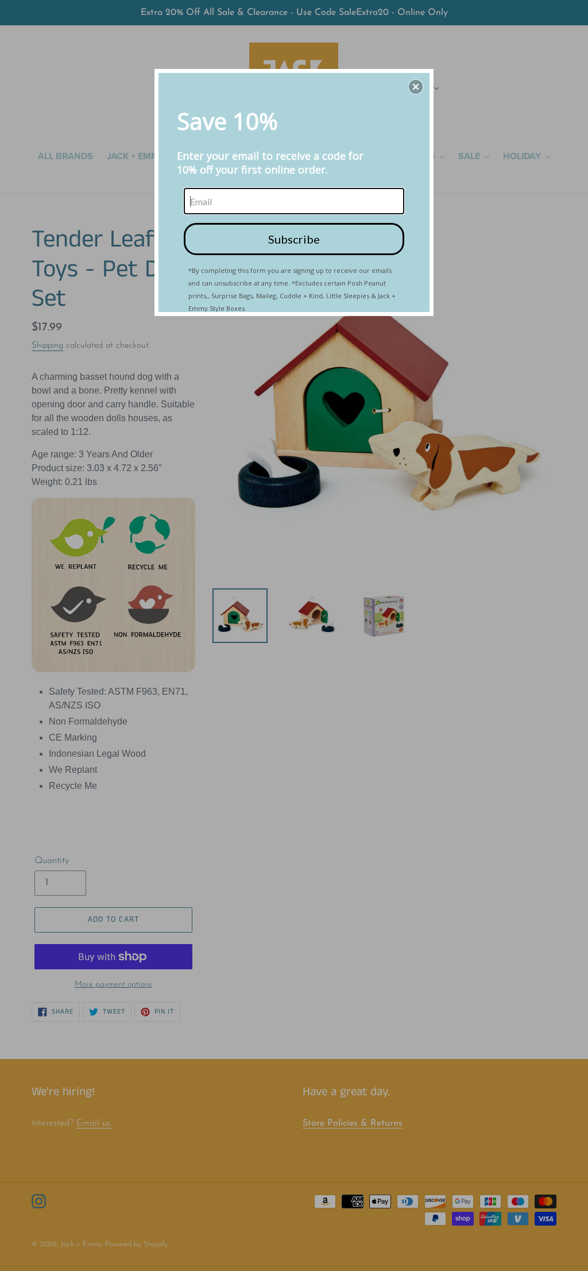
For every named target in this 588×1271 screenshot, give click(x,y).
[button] (416, 87)
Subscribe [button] (294, 239)
